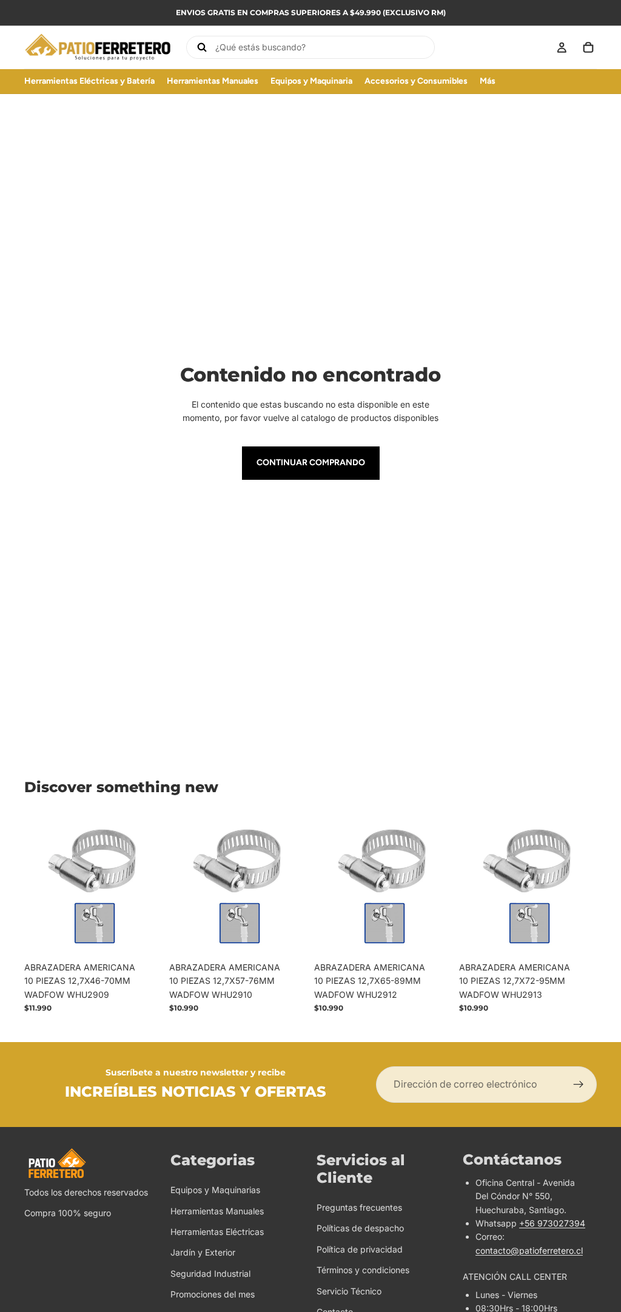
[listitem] (488, 81)
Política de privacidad (360, 1248)
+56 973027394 (552, 1223)
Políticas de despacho (360, 1228)
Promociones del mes (212, 1294)
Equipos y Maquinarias (215, 1190)
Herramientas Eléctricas (217, 1231)
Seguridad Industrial (210, 1273)
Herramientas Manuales (217, 1210)
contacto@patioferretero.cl (529, 1250)
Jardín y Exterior (202, 1252)
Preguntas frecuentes (359, 1207)
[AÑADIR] (143, 937)
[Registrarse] (578, 1084)
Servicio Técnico (349, 1290)
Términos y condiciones (363, 1270)
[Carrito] (588, 47)
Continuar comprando (311, 462)
